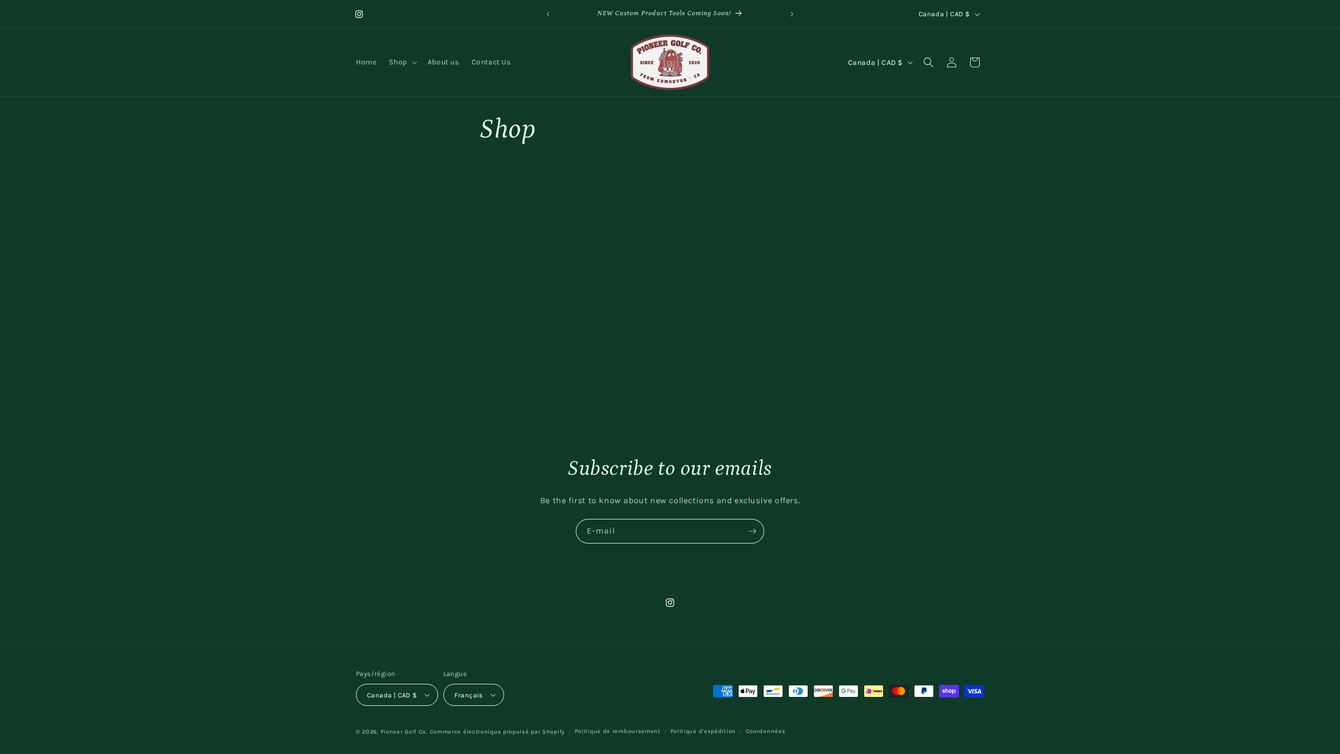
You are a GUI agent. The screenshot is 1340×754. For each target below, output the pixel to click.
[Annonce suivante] (791, 14)
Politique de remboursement (618, 731)
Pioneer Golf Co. (404, 731)
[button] (402, 62)
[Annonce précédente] (548, 14)
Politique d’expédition (703, 731)
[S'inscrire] (752, 531)
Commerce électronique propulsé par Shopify (497, 731)
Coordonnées (766, 731)
